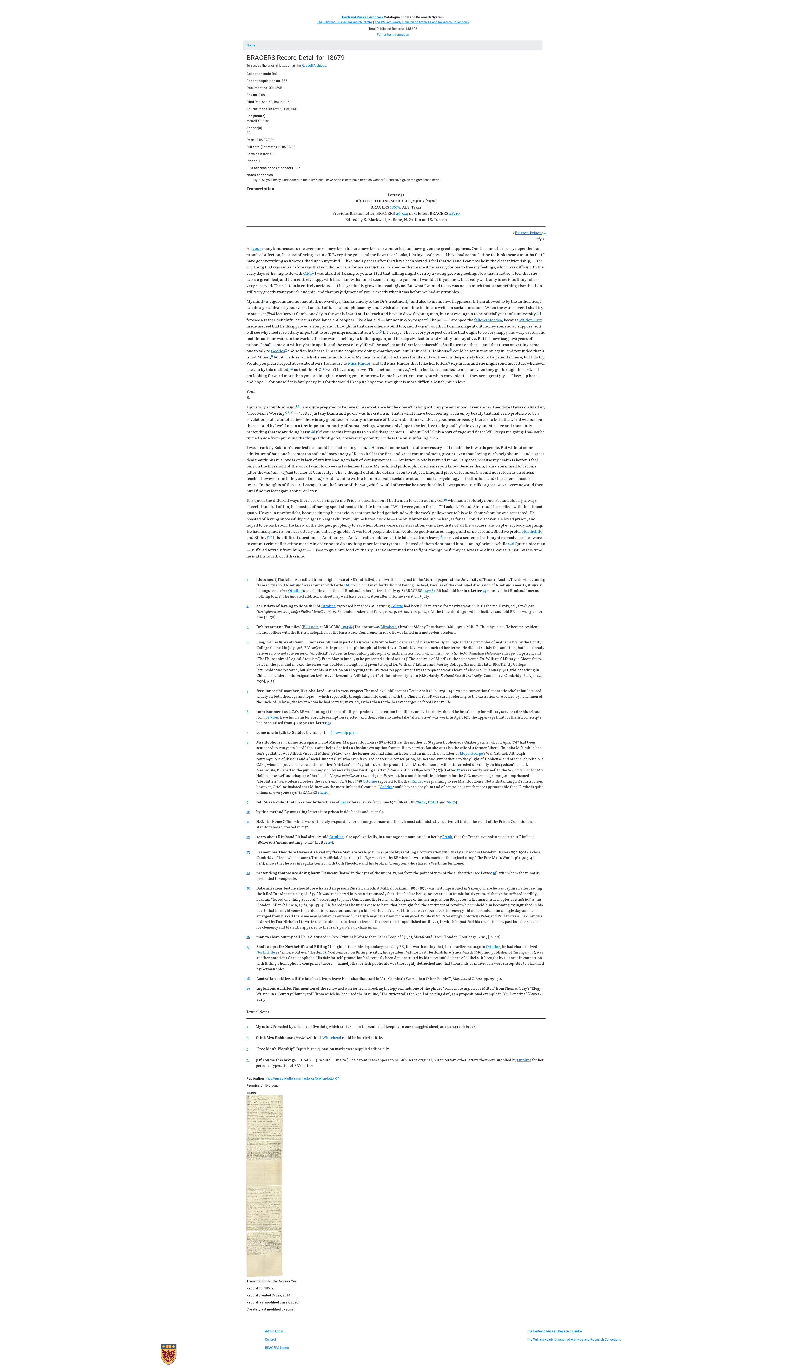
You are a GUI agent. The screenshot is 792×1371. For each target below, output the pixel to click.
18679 (395, 207)
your (256, 249)
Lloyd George (471, 753)
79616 (451, 802)
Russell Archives (314, 66)
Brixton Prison (528, 233)
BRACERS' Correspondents (279, 6)
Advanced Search (314, 6)
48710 (454, 214)
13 (288, 412)
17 (270, 537)
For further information (393, 35)
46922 (401, 214)
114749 (323, 792)
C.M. (307, 273)
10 (291, 368)
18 (441, 537)
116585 (433, 802)
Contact (270, 1339)
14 (313, 431)
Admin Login (274, 1331)
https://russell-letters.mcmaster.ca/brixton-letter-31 (302, 1078)
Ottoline (295, 591)
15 (368, 446)
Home (252, 6)
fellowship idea (488, 320)
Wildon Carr (530, 320)
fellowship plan (343, 732)
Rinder (417, 781)
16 (445, 499)
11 (324, 368)
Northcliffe (532, 532)
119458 (346, 627)
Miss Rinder (359, 363)
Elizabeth (389, 627)
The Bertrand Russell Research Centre (344, 22)
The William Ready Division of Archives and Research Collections (422, 22)
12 (297, 406)
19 (512, 543)
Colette (397, 606)
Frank (447, 837)
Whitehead (331, 1038)
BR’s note (311, 627)
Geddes (278, 351)
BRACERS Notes (277, 1348)
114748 (428, 591)
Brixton (271, 717)
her (343, 802)
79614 (421, 802)
